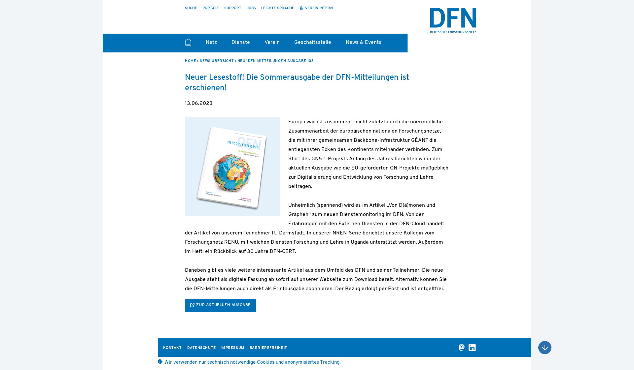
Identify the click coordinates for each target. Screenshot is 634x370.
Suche (191, 8)
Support (232, 8)
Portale (210, 8)
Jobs (251, 8)
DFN (453, 21)
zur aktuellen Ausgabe (223, 305)
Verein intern (318, 8)
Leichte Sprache (277, 8)
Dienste (240, 42)
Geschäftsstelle (312, 42)
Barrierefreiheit (268, 348)
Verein (272, 42)
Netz (211, 42)
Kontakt (172, 348)
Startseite (188, 44)
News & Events (363, 42)
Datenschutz (201, 348)
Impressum (232, 348)
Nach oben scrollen (544, 347)
